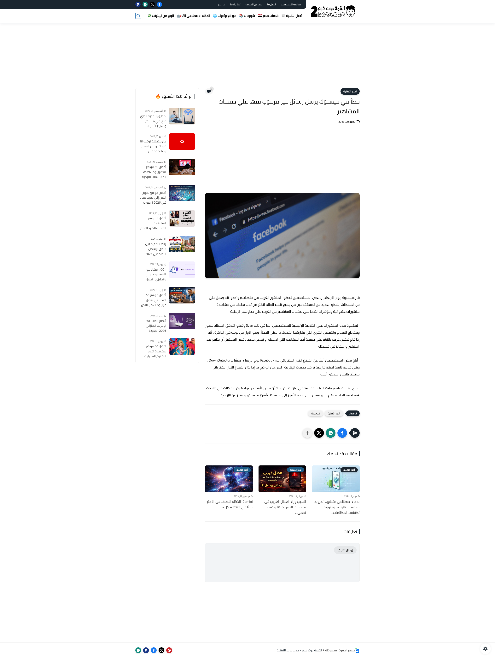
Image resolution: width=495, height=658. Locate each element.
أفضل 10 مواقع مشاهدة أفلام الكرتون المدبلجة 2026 (155, 351)
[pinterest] (169, 650)
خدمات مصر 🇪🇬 (268, 16)
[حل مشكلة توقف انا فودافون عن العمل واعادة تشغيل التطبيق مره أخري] (182, 141)
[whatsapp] (145, 4)
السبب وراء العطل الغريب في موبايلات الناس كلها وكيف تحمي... (285, 507)
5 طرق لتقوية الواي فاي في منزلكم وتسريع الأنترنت (153, 121)
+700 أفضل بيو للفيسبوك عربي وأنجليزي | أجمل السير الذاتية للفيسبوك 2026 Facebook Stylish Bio (153, 274)
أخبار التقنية (350, 91)
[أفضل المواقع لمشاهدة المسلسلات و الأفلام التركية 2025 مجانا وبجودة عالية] (182, 218)
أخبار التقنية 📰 (291, 16)
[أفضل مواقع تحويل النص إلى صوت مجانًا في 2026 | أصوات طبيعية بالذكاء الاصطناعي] (182, 193)
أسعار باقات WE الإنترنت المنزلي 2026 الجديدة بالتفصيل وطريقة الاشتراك (155, 325)
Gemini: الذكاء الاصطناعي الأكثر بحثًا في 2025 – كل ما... (230, 504)
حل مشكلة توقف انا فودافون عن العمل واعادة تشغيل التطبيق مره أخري (153, 146)
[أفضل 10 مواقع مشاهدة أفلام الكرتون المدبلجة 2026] (182, 346)
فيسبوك (315, 413)
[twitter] (152, 4)
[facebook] (159, 4)
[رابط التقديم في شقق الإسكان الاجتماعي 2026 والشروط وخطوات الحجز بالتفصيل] (182, 244)
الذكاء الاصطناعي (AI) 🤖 (193, 16)
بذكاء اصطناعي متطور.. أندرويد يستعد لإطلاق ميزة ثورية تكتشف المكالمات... (337, 507)
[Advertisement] (247, 58)
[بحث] (138, 16)
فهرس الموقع (254, 4)
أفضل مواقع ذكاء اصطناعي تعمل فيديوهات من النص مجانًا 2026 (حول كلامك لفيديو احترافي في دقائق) (153, 300)
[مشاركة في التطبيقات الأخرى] (307, 433)
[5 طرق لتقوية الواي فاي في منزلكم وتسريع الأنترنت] (182, 116)
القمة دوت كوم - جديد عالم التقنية (299, 650)
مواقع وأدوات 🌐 (224, 16)
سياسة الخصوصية (291, 4)
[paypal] (138, 4)
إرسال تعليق (345, 550)
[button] (342, 433)
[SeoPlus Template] (357, 650)
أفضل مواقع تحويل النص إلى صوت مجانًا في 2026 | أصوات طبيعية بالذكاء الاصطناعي (153, 197)
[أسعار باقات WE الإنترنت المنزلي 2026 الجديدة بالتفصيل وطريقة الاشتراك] (182, 321)
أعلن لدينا (235, 4)
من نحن (221, 4)
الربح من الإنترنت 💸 (160, 16)
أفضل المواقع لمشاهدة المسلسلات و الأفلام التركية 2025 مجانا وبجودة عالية (153, 223)
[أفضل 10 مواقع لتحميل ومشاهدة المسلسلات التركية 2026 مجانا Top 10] (182, 167)
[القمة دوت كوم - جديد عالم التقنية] (333, 11)
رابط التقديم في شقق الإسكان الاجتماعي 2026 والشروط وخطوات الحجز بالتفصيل (155, 248)
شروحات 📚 (247, 16)
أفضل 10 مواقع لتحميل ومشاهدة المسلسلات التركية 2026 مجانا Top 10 (154, 172)
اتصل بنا (271, 4)
